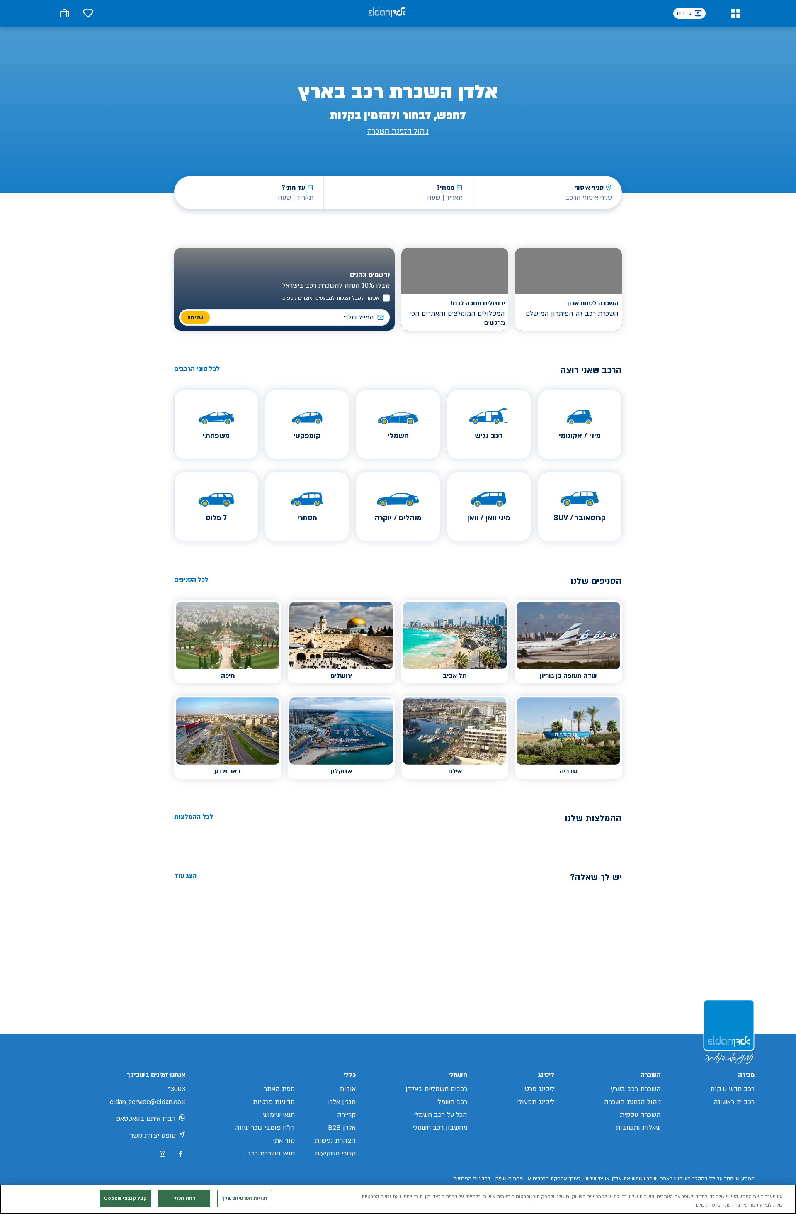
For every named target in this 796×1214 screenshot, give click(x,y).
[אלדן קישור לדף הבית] (387, 13)
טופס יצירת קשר (153, 1135)
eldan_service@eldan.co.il (147, 1102)
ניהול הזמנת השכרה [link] (398, 131)
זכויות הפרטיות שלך (244, 1198)
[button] (735, 13)
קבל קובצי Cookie (125, 1198)
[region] (398, 1199)
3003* (176, 1089)
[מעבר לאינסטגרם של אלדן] (162, 1153)
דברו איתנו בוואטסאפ (146, 1118)
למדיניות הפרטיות (471, 1178)
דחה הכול (184, 1198)
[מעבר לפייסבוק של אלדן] (180, 1154)
